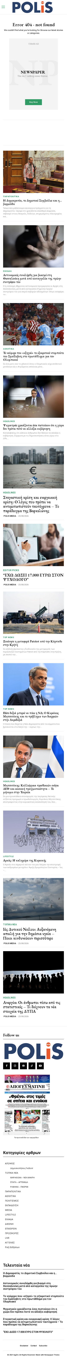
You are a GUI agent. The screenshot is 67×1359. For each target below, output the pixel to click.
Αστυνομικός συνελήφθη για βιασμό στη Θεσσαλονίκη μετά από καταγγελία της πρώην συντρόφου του (32, 278)
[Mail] (23, 1065)
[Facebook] (6, 1065)
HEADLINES (9, 421)
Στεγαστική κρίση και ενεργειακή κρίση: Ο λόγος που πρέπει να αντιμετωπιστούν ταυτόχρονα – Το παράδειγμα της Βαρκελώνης (31, 504)
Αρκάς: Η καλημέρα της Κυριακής (24, 860)
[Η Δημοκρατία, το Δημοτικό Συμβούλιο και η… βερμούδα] (33, 172)
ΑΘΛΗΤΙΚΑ (8, 349)
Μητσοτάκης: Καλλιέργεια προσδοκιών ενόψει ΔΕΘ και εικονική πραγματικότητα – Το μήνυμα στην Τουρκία (31, 788)
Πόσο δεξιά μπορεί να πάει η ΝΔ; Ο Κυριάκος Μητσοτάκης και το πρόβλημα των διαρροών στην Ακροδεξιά (31, 716)
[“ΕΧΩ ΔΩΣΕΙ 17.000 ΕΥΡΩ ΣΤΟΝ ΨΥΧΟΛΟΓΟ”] (33, 545)
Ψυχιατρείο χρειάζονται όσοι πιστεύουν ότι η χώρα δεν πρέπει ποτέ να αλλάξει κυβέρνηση (33, 427)
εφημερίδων (34, 1137)
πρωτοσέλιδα (21, 1137)
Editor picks (11, 570)
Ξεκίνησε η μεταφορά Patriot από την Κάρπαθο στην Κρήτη (32, 643)
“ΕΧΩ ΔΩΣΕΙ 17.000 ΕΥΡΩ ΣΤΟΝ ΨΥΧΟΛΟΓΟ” (33, 577)
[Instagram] (15, 1065)
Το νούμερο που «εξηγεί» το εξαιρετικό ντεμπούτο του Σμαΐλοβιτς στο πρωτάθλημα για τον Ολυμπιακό (33, 356)
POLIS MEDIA (10, 516)
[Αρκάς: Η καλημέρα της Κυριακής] (33, 832)
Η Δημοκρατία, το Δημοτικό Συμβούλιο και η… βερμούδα (32, 202)
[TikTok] (32, 1065)
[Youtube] (40, 1065)
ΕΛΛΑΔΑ (7, 271)
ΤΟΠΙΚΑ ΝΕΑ (10, 924)
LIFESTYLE (8, 856)
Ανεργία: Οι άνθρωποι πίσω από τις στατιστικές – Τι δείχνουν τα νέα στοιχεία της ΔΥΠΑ (31, 1007)
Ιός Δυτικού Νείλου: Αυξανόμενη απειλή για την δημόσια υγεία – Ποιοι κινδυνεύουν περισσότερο (29, 934)
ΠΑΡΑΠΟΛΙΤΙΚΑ (11, 196)
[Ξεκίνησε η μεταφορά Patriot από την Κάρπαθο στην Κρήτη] (33, 613)
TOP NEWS (8, 637)
